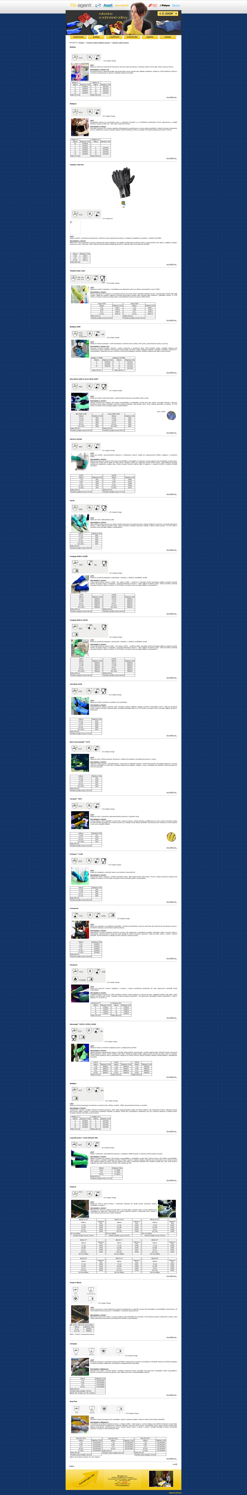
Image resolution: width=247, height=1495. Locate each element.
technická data (132, 37)
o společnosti (114, 37)
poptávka (150, 37)
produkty (96, 37)
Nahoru (71, 1466)
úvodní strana (78, 37)
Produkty (81, 42)
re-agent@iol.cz (124, 1485)
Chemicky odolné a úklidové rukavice (98, 42)
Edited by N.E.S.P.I (175, 1492)
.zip (123, 206)
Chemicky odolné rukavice (120, 42)
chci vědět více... (171, 97)
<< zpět (175, 1464)
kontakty (168, 37)
